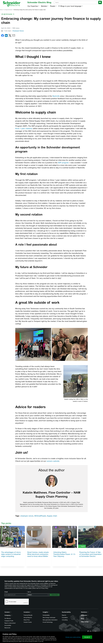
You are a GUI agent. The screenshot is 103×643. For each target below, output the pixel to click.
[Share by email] (13, 36)
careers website (53, 461)
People (52, 6)
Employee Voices (18, 31)
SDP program (63, 163)
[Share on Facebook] (2, 36)
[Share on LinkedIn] (6, 36)
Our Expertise (33, 6)
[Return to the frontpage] (11, 3)
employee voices (26, 516)
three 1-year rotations (23, 128)
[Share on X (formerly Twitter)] (10, 36)
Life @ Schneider (8, 9)
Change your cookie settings (73, 637)
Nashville (56, 96)
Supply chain (52, 516)
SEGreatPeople (40, 516)
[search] (100, 2)
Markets (44, 6)
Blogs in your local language (70, 6)
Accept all (87, 637)
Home (1, 9)
